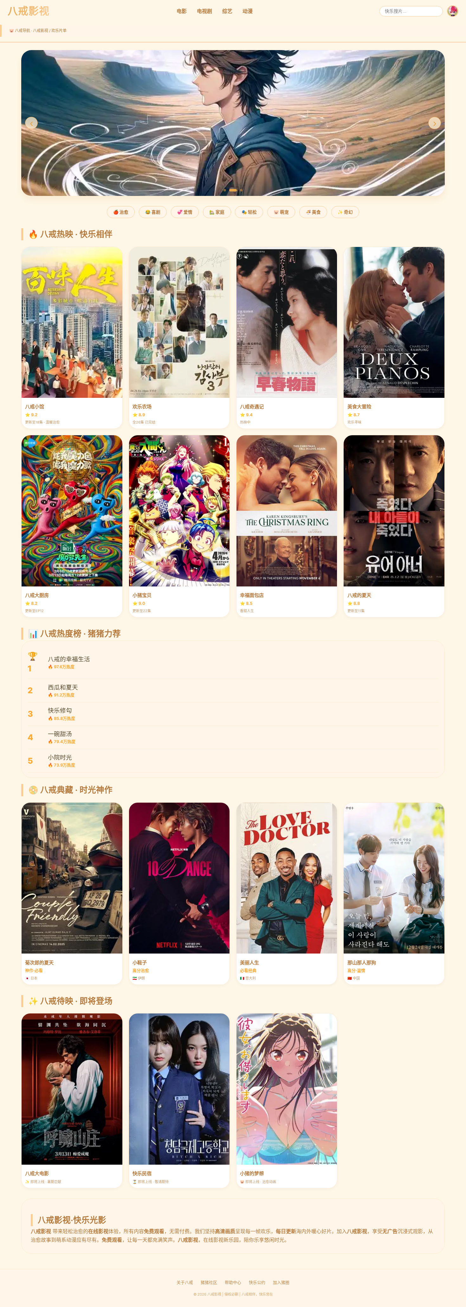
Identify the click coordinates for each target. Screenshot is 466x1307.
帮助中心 (233, 1282)
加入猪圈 (281, 1282)
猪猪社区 (209, 1282)
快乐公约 (257, 1282)
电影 (182, 11)
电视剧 (204, 11)
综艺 (227, 11)
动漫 (248, 11)
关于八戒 (185, 1282)
